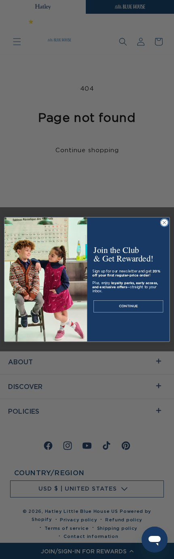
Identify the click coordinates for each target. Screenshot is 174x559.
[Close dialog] (164, 222)
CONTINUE (128, 306)
